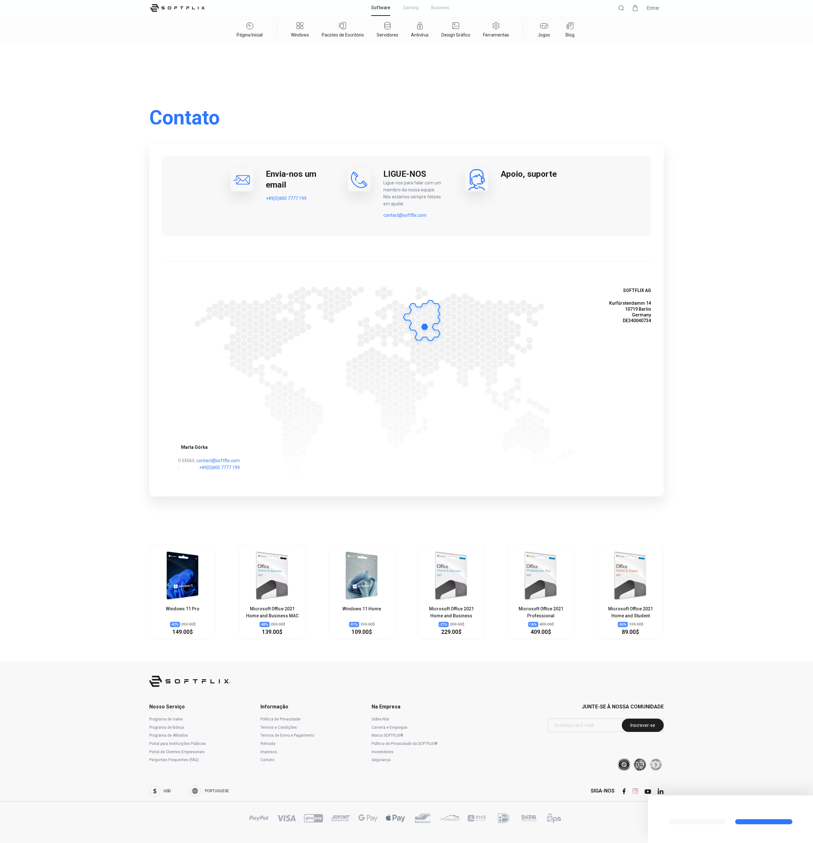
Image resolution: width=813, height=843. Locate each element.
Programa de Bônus (166, 727)
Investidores (382, 752)
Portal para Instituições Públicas (177, 743)
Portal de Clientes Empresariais (177, 752)
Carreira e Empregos (389, 727)
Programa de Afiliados (168, 735)
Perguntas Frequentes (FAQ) (174, 760)
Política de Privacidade (280, 719)
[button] (621, 8)
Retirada (267, 743)
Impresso (268, 752)
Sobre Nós (380, 719)
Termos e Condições (278, 727)
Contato (267, 760)
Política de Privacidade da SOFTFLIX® (405, 743)
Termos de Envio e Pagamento (287, 735)
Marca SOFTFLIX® (387, 735)
